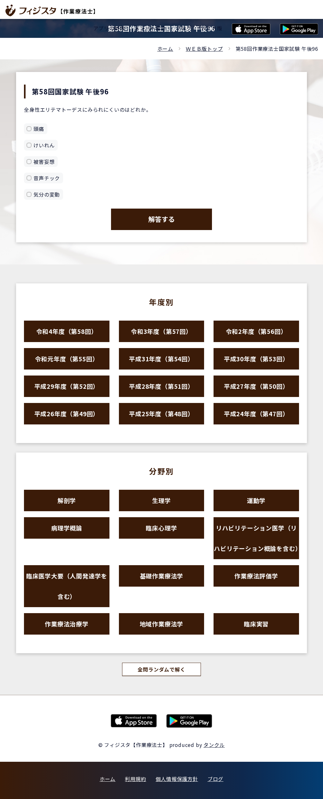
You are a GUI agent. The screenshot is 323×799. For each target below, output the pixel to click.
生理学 (161, 500)
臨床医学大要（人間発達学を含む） (66, 586)
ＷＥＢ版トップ (204, 48)
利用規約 (135, 779)
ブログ (215, 779)
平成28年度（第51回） (161, 386)
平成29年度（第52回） (66, 386)
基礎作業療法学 (162, 575)
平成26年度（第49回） (66, 413)
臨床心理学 (161, 528)
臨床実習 (256, 623)
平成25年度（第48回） (161, 413)
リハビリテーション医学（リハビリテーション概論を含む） (256, 538)
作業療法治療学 (67, 623)
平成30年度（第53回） (256, 358)
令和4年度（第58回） (66, 331)
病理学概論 (66, 528)
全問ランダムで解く (161, 669)
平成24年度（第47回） (256, 413)
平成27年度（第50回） (256, 386)
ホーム (165, 48)
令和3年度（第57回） (161, 331)
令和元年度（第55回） (67, 358)
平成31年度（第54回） (161, 358)
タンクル (214, 745)
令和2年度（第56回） (256, 331)
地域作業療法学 (162, 623)
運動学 (256, 500)
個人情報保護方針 (177, 779)
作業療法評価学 (256, 575)
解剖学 (66, 500)
